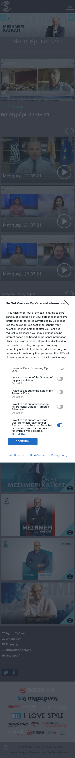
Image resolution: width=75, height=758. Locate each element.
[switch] (60, 379)
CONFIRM (23, 441)
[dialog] (37, 379)
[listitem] (37, 369)
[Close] (67, 303)
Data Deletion (16, 455)
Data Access (37, 455)
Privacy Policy (59, 455)
